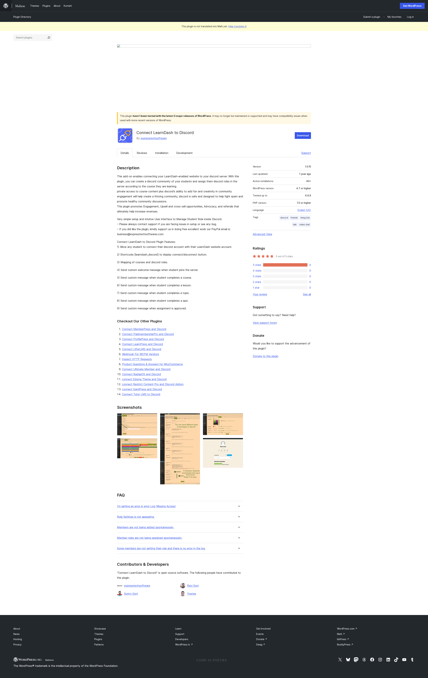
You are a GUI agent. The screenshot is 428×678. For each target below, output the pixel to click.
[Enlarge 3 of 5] (195, 417)
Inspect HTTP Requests (137, 359)
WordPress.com (347, 628)
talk (295, 224)
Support (306, 153)
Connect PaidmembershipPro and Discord (148, 334)
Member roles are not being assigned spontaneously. (149, 537)
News (16, 634)
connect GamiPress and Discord (142, 389)
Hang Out (305, 217)
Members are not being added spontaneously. (145, 527)
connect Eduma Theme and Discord (144, 379)
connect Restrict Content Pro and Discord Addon (153, 384)
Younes (191, 593)
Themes (98, 634)
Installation (161, 153)
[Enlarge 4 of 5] (238, 417)
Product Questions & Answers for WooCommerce (152, 364)
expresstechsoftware (154, 138)
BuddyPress (345, 644)
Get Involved (263, 628)
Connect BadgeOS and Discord (141, 374)
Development (184, 153)
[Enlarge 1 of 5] (152, 417)
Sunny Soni (131, 593)
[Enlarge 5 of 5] (238, 442)
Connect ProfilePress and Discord (143, 339)
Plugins (98, 639)
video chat (304, 224)
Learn (178, 628)
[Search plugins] (48, 37)
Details (125, 153)
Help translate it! (237, 26)
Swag (260, 644)
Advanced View (262, 234)
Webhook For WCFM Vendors (140, 354)
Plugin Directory (22, 16)
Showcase (100, 628)
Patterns (99, 644)
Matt (341, 634)
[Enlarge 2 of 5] (152, 442)
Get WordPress (412, 5)
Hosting (17, 639)
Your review (260, 294)
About (16, 628)
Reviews (142, 153)
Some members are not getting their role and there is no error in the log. (161, 548)
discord (284, 217)
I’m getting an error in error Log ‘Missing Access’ (146, 506)
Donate (261, 639)
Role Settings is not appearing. (135, 516)
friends (294, 217)
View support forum (265, 322)
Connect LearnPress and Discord (142, 344)
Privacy (17, 644)
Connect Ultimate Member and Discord (146, 369)
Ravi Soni (193, 585)
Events (260, 634)
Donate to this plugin (265, 356)
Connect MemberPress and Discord (144, 329)
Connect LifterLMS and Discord (141, 349)
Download (303, 135)
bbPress (343, 639)
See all (307, 294)
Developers (181, 639)
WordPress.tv (184, 644)
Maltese (49, 660)
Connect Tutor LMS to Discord (141, 394)
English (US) (304, 210)
